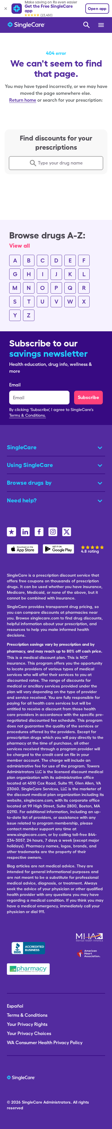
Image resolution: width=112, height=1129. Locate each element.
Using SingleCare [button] (30, 465)
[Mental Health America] (90, 937)
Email (15, 385)
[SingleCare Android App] (58, 549)
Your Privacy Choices (29, 1033)
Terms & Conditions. (27, 415)
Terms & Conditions (27, 1015)
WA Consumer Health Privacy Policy (44, 1042)
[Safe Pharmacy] (28, 969)
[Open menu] (101, 25)
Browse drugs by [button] (29, 482)
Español (15, 1006)
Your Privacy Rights (27, 1024)
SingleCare (32, 1102)
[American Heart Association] (90, 953)
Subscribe (88, 397)
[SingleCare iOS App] (22, 549)
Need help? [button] (22, 500)
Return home (22, 100)
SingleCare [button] (21, 447)
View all (19, 245)
